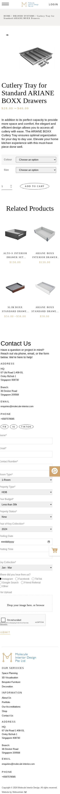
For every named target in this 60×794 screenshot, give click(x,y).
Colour (8, 159)
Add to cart (34, 186)
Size (6, 170)
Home (7, 16)
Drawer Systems (24, 16)
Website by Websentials (13, 792)
